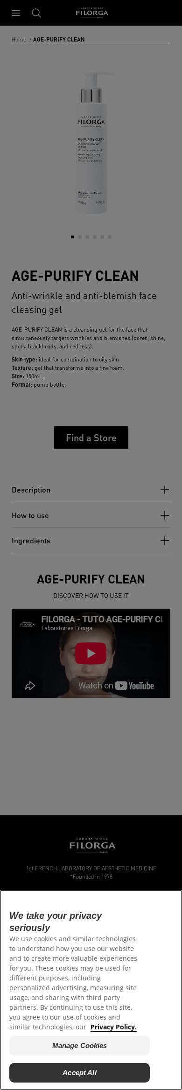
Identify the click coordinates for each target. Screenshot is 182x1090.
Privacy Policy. (114, 1026)
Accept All (80, 1072)
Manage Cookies (79, 1045)
